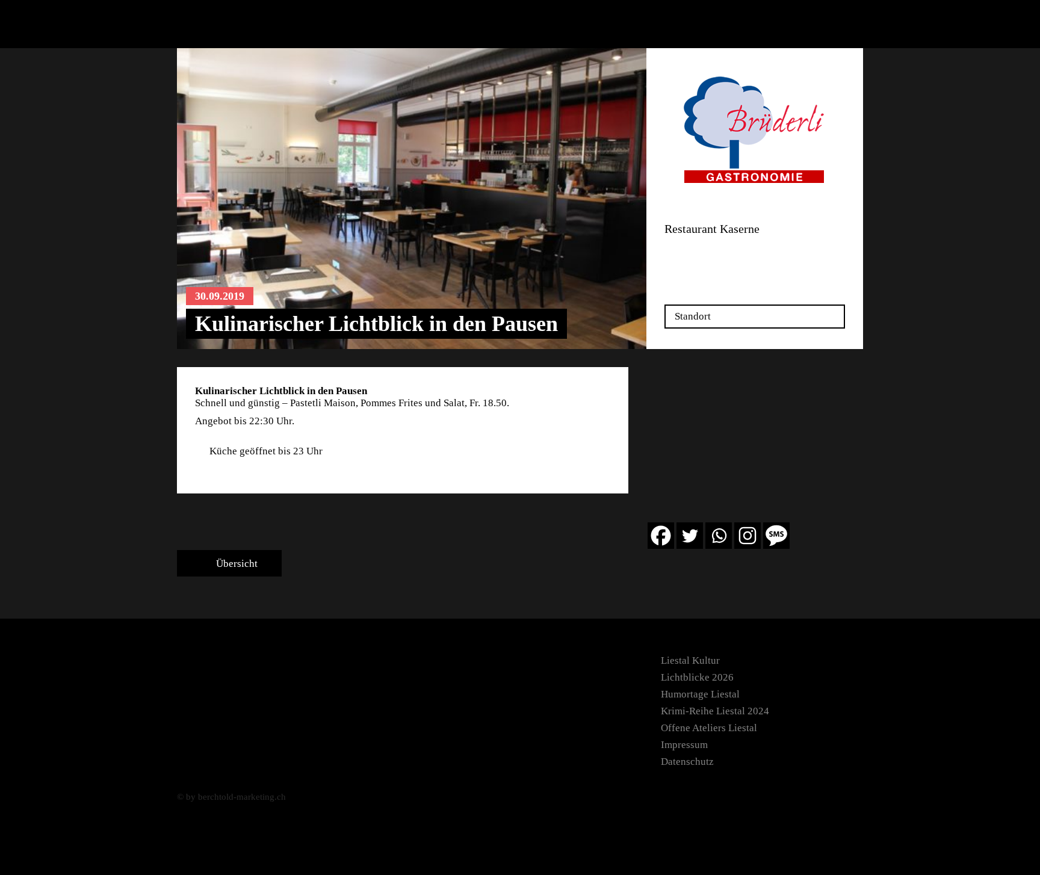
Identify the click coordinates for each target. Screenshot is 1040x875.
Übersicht (236, 563)
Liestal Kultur (690, 660)
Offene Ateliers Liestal (709, 728)
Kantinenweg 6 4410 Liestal (696, 256)
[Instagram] (747, 535)
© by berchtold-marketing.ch (231, 797)
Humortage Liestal (700, 694)
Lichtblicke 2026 (697, 677)
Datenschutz (687, 761)
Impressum (684, 744)
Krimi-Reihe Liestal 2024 (715, 711)
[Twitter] (689, 535)
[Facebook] (661, 535)
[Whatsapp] (718, 535)
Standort (693, 316)
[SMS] (776, 535)
